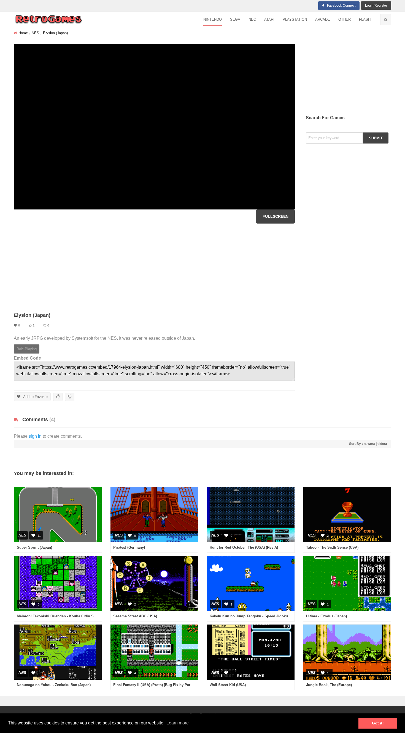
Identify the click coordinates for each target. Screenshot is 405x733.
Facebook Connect (341, 5)
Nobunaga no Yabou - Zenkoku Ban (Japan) (54, 685)
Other (344, 19)
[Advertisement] (154, 267)
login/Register (376, 5)
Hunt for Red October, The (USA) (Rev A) (244, 547)
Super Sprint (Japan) (34, 547)
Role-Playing (27, 349)
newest (369, 444)
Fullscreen (275, 216)
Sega (235, 19)
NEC (252, 19)
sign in (35, 436)
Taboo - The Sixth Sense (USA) (332, 547)
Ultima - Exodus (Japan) (326, 616)
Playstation (295, 19)
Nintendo (212, 19)
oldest (382, 444)
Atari (269, 19)
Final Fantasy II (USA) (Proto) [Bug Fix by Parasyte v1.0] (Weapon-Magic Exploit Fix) (184, 685)
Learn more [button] (177, 723)
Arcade (322, 19)
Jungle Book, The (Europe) (329, 685)
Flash (365, 19)
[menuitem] (212, 20)
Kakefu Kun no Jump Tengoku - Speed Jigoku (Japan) (255, 616)
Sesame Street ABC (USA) (135, 616)
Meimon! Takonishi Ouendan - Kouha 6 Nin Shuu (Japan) (65, 616)
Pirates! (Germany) (129, 547)
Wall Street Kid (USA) (228, 685)
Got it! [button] (378, 723)
